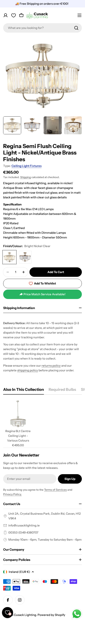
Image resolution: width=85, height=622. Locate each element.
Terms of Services (55, 489)
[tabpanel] (42, 423)
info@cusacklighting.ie (24, 525)
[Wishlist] (13, 15)
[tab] (23, 391)
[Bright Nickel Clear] (9, 257)
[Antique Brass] (25, 257)
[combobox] (42, 28)
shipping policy (27, 370)
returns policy (51, 365)
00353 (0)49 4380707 (23, 532)
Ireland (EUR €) (19, 572)
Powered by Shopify (51, 615)
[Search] (76, 28)
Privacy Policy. (12, 494)
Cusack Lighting (25, 615)
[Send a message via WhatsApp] (77, 614)
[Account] (5, 15)
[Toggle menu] (79, 15)
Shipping (25, 177)
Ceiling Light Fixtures (26, 166)
